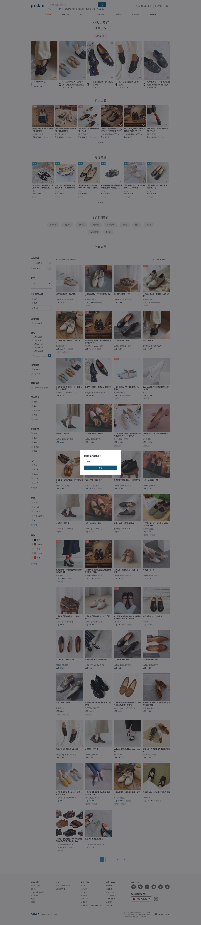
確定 (100, 468)
